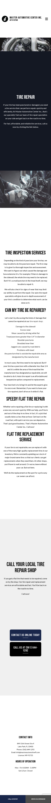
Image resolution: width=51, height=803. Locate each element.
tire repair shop (36, 323)
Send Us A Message (38, 799)
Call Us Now (13, 799)
